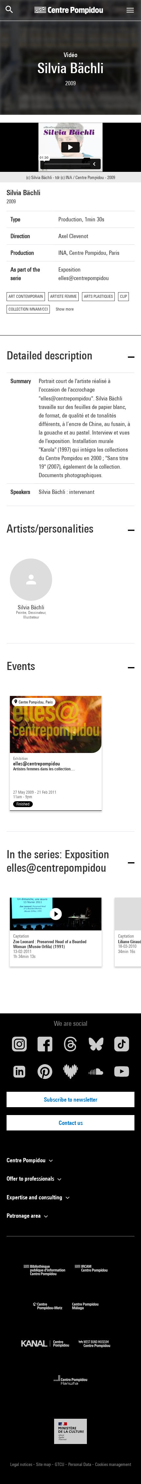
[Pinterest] (45, 1074)
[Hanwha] (71, 1387)
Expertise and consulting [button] (35, 1197)
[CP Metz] (52, 1311)
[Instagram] (19, 1046)
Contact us (71, 1122)
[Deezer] (70, 1074)
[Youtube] (121, 1074)
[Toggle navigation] (130, 10)
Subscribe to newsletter (70, 1099)
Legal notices (21, 1464)
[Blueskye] (96, 1046)
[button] (70, 357)
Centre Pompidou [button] (27, 1160)
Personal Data (80, 1464)
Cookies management (113, 1464)
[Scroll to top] (125, 1468)
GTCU (60, 1464)
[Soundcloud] (96, 1074)
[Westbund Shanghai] (99, 1349)
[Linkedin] (19, 1074)
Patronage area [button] (24, 1215)
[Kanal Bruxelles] (50, 1349)
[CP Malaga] (90, 1311)
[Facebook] (45, 1046)
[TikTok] (121, 1046)
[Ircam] (96, 1273)
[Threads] (70, 1046)
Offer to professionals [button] (31, 1178)
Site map (44, 1464)
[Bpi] (49, 1273)
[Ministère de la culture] (70, 1431)
